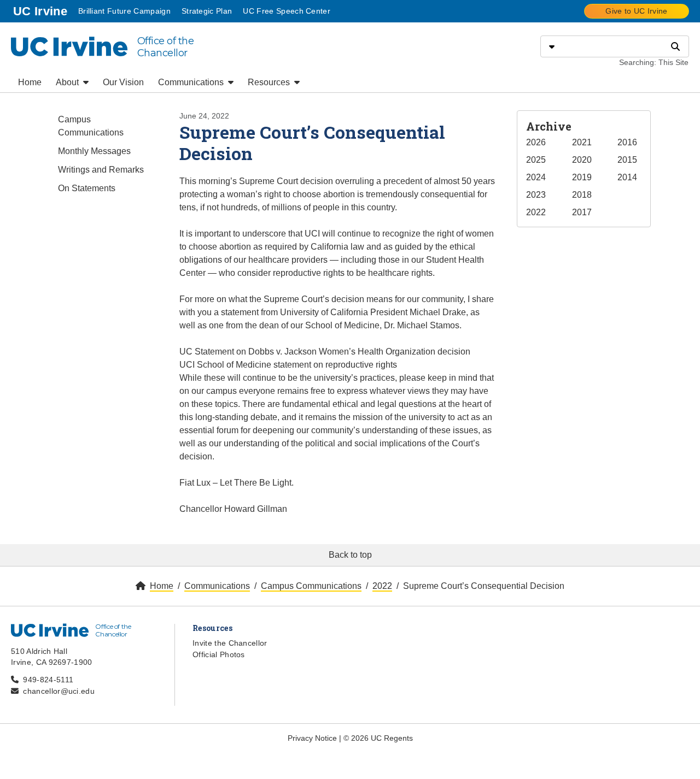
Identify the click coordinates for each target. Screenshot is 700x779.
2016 (627, 142)
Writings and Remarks (101, 169)
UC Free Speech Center (286, 11)
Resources (270, 82)
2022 (536, 212)
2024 (536, 177)
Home (30, 82)
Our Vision (123, 82)
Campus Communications (91, 126)
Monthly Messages (94, 151)
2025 (536, 159)
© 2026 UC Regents (378, 738)
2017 (582, 212)
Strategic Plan (207, 11)
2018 (582, 194)
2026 (536, 142)
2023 (536, 194)
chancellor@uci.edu (59, 691)
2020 (582, 159)
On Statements (86, 188)
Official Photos (218, 654)
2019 (582, 177)
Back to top (350, 554)
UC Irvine (41, 11)
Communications (192, 82)
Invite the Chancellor (229, 643)
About (68, 82)
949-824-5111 (48, 679)
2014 (627, 177)
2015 (627, 159)
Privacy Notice (312, 738)
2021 (582, 142)
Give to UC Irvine (636, 11)
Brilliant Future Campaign (124, 11)
